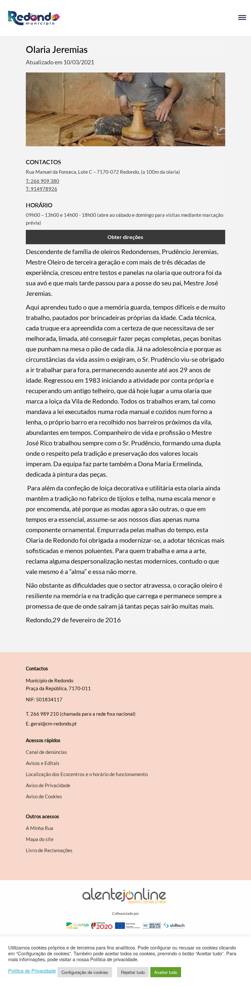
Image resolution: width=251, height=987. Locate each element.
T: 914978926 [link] (41, 189)
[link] (65, 18)
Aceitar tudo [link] (165, 972)
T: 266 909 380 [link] (42, 181)
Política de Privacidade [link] (32, 971)
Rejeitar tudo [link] (133, 972)
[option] (125, 109)
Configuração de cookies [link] (84, 972)
